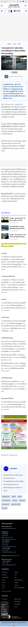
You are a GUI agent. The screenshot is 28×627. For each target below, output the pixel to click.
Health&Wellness (18, 580)
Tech (15, 575)
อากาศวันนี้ (4, 508)
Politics (3, 583)
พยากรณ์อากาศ (5, 504)
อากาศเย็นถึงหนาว (6, 500)
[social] (18, 1)
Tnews (16, 607)
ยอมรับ (4, 614)
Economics (4, 572)
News (14, 44)
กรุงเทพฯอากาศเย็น (15, 504)
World (3, 580)
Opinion (16, 585)
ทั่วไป (19, 44)
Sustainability (5, 577)
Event (3, 588)
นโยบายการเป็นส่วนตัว (19, 588)
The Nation (4, 599)
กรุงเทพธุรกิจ (17, 602)
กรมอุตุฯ (14, 497)
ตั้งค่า (4, 617)
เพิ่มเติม (5, 611)
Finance (16, 572)
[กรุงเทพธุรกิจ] (14, 5)
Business (4, 575)
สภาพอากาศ (22, 500)
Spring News (17, 604)
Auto (15, 577)
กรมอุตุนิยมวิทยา (18, 104)
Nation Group (17, 599)
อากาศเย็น (14, 500)
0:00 (5, 10)
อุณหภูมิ (19, 497)
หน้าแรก (9, 44)
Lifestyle (16, 583)
